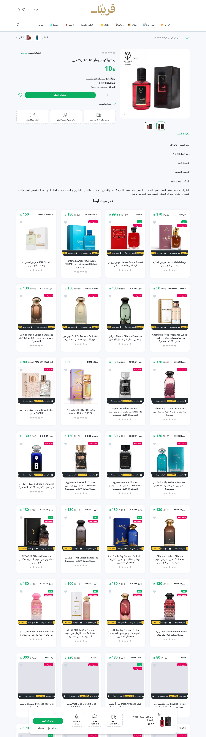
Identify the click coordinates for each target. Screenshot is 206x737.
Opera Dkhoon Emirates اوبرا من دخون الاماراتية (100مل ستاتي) (170, 633)
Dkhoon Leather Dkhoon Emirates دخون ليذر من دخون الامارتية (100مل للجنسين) (169, 559)
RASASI (139, 214)
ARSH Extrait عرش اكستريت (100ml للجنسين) (36, 264)
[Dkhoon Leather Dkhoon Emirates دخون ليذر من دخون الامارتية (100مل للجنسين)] (169, 532)
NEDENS (182, 728)
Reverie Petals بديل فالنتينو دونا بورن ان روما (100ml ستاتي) (169, 705)
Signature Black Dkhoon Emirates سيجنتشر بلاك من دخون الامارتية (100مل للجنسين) (125, 485)
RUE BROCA (92, 362)
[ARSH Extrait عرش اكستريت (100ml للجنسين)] (36, 237)
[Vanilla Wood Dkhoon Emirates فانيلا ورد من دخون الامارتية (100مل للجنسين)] (36, 311)
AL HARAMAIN (91, 214)
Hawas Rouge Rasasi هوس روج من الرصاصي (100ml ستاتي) (125, 264)
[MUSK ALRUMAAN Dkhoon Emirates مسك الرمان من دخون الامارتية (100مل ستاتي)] (80, 606)
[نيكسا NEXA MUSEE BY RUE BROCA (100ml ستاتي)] (80, 385)
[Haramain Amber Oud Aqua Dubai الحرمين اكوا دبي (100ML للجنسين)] (80, 237)
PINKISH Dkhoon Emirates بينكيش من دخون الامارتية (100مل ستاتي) (36, 633)
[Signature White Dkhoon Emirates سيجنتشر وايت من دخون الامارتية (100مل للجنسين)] (125, 385)
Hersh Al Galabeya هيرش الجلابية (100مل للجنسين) (170, 264)
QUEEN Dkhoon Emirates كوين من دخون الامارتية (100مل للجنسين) (80, 338)
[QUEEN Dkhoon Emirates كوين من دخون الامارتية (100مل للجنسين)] (80, 311)
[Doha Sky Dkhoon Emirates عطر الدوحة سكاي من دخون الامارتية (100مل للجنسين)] (125, 606)
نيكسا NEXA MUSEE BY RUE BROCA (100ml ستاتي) (81, 411)
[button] (129, 83)
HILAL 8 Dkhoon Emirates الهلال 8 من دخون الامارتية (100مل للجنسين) (36, 485)
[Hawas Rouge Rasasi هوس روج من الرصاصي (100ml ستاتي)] (125, 237)
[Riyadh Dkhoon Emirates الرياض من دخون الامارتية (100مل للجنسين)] (125, 311)
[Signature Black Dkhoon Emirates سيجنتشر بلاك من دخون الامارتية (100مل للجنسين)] (125, 458)
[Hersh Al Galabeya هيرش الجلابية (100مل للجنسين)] (169, 237)
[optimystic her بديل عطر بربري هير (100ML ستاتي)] (36, 385)
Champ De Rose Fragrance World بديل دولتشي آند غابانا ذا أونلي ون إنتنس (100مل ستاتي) (169, 337)
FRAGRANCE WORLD (177, 288)
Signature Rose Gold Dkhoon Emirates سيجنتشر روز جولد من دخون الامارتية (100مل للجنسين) (81, 485)
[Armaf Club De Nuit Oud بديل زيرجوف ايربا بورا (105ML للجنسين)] (80, 680)
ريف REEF (49, 657)
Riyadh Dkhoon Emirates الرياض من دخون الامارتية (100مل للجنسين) (125, 338)
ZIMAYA (182, 657)
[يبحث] (18, 24)
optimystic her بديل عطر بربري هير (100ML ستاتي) (36, 411)
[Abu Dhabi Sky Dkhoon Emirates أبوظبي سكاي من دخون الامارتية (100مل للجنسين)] (125, 532)
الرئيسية (186, 37)
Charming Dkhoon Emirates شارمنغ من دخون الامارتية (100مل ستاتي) (169, 411)
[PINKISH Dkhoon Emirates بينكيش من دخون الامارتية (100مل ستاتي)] (36, 606)
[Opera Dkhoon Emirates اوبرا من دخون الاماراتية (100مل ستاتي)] (169, 606)
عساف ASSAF (136, 657)
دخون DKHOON (135, 288)
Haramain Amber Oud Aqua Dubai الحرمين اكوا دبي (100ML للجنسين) (81, 264)
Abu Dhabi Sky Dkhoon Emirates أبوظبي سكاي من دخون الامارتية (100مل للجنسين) (125, 559)
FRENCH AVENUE (45, 214)
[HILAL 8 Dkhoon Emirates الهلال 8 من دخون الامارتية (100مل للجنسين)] (36, 458)
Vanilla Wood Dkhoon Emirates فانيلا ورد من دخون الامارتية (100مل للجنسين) (36, 337)
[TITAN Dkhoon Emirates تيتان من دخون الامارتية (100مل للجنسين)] (80, 532)
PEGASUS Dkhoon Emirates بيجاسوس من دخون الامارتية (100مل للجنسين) (36, 559)
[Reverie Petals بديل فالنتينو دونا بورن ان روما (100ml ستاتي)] (169, 680)
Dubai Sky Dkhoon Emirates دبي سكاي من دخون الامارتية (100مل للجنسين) (170, 485)
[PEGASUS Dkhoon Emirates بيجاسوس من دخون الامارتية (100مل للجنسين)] (36, 532)
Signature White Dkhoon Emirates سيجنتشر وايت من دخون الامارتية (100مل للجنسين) (125, 411)
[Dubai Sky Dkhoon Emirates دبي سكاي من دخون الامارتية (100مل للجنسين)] (169, 458)
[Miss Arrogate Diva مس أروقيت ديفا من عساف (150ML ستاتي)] (125, 680)
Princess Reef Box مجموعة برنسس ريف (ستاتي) (36, 705)
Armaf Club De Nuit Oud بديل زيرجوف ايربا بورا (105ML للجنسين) (80, 705)
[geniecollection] (103, 10)
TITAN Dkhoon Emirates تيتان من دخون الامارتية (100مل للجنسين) (81, 559)
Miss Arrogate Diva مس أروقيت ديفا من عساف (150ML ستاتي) (125, 705)
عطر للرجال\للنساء (95, 78)
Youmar (24, 53)
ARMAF (94, 657)
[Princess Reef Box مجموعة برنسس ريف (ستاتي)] (36, 680)
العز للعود (182, 214)
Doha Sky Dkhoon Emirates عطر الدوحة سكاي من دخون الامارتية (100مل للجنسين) (125, 633)
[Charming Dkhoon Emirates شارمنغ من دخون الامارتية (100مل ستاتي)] (169, 385)
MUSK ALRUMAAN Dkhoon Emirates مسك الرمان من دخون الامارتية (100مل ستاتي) (81, 633)
